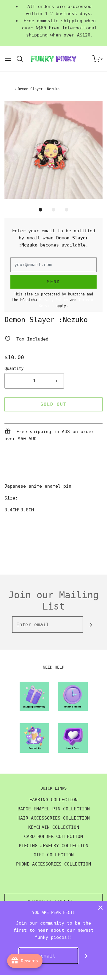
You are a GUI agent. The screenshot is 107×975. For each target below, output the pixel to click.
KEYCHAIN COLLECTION (53, 827)
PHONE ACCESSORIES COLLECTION (53, 864)
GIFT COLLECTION (54, 855)
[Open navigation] (8, 59)
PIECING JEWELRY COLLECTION (53, 845)
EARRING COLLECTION (53, 799)
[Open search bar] (22, 59)
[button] (53, 150)
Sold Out (53, 404)
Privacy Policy (53, 300)
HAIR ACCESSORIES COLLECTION (54, 818)
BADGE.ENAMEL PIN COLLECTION (54, 809)
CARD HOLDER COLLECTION (53, 836)
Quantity (13, 368)
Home (8, 89)
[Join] (91, 624)
